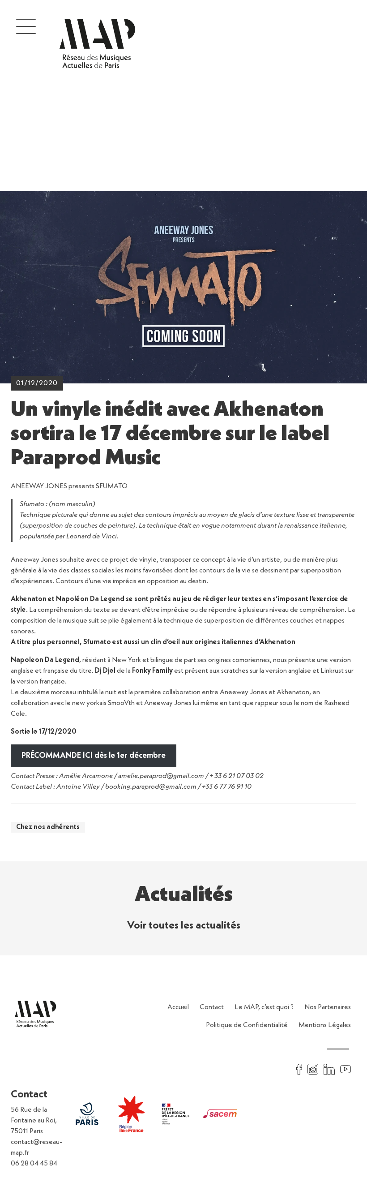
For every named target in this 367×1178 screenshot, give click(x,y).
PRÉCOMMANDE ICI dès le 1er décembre (93, 756)
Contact (212, 1007)
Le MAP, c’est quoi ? (264, 1007)
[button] (26, 26)
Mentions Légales (325, 1025)
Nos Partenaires (327, 1007)
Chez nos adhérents (48, 827)
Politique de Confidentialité (247, 1025)
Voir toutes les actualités (183, 925)
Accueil (178, 1007)
